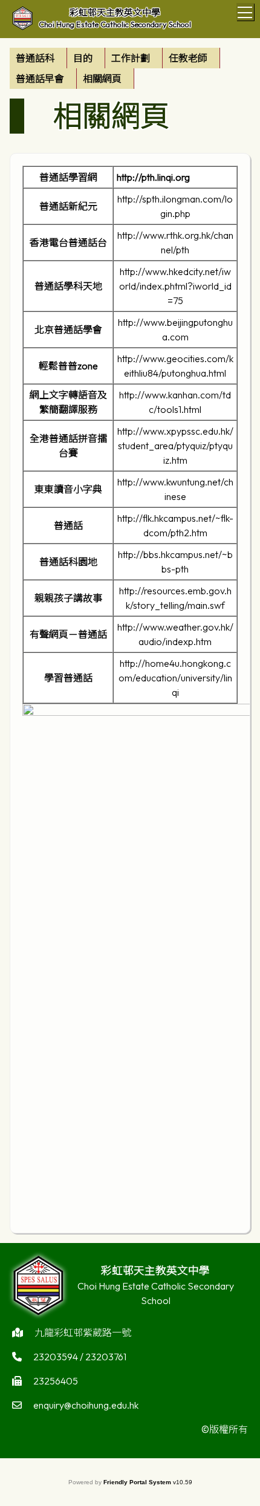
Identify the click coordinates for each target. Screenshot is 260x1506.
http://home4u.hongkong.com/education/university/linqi (175, 677)
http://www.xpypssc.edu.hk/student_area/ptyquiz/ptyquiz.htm (175, 445)
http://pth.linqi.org (153, 177)
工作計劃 (130, 58)
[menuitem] (38, 58)
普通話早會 (40, 79)
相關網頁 (102, 79)
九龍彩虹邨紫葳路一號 (82, 1332)
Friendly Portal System (138, 1482)
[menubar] (130, 68)
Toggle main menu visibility (245, 12)
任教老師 (188, 58)
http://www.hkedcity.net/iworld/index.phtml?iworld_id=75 (175, 286)
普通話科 (35, 58)
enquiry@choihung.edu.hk (85, 1405)
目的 (83, 58)
